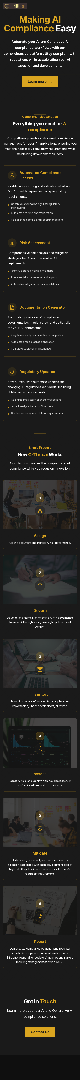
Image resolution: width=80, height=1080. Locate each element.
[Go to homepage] (15, 6)
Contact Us (40, 1032)
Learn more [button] (40, 81)
